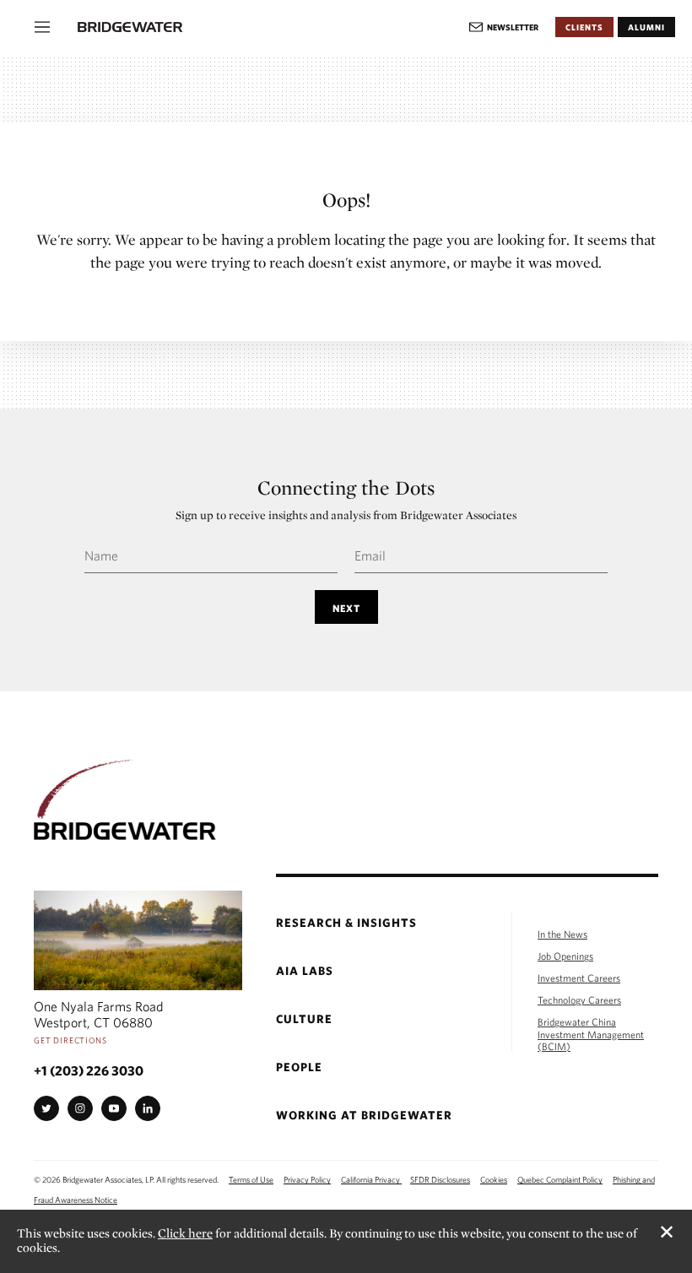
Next (346, 608)
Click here (185, 1233)
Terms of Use (251, 1179)
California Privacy (371, 1179)
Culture (304, 1019)
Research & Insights (346, 923)
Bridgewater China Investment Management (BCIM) (591, 1033)
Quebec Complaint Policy (560, 1179)
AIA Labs (304, 971)
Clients (584, 27)
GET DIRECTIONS (70, 1040)
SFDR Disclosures (440, 1179)
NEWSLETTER (512, 27)
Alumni (646, 27)
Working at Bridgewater (364, 1115)
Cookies (493, 1179)
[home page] (272, 27)
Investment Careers (579, 977)
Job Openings (565, 956)
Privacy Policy (307, 1179)
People (299, 1067)
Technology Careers (579, 999)
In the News (562, 934)
